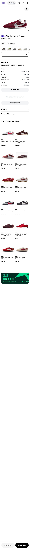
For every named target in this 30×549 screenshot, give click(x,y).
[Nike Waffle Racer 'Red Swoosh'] (8, 131)
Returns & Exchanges (8, 114)
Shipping (4, 109)
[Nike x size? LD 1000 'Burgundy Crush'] (8, 224)
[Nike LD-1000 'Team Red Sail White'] (8, 247)
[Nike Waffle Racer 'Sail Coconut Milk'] (19, 48)
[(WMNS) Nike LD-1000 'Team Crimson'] (8, 177)
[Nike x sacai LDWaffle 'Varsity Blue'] (3, 48)
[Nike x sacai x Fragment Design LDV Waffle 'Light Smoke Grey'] (14, 48)
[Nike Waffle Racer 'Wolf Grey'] (8, 200)
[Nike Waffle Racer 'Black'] (22, 200)
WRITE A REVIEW (15, 103)
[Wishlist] (19, 3)
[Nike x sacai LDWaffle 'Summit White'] (25, 48)
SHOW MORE (15, 90)
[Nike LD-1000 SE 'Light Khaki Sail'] (22, 247)
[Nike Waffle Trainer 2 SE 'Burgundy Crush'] (22, 131)
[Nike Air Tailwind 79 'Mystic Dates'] (8, 154)
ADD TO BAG (22, 545)
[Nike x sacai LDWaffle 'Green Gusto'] (9, 48)
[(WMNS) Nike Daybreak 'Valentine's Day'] (22, 224)
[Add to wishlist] (26, 9)
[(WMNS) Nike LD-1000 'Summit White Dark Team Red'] (22, 177)
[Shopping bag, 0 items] (23, 3)
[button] (21, 122)
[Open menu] (28, 3)
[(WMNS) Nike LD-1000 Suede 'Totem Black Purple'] (22, 154)
